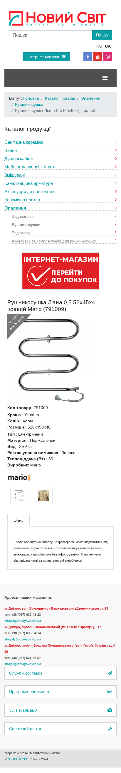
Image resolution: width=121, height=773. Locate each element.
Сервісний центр (25, 728)
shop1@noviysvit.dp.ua (22, 664)
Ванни (10, 150)
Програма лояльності (29, 691)
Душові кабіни (18, 158)
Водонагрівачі (24, 216)
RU (99, 46)
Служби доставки (25, 673)
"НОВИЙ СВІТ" (19, 759)
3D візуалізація (23, 710)
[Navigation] (104, 78)
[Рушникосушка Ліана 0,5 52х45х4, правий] (51, 360)
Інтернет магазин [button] (44, 56)
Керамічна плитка (22, 199)
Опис (18, 520)
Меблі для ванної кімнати (30, 166)
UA (108, 46)
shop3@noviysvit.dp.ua (22, 621)
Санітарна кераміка (23, 142)
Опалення (15, 207)
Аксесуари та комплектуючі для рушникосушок (54, 241)
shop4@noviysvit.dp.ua (22, 639)
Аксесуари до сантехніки (29, 191)
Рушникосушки (26, 224)
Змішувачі (14, 175)
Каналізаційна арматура (28, 183)
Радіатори (21, 232)
